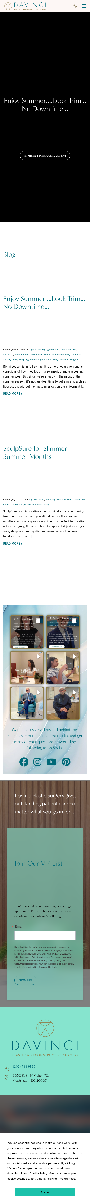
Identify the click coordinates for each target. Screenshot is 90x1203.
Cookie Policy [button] (38, 1173)
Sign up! (25, 980)
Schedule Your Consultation (45, 155)
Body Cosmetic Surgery (36, 504)
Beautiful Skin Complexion (28, 354)
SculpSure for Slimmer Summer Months (35, 452)
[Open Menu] (84, 6)
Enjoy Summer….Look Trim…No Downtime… (44, 302)
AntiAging (8, 354)
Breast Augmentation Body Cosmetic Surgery (54, 359)
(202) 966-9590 (24, 1066)
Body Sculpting (21, 359)
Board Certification (54, 354)
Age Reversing (37, 349)
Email (18, 926)
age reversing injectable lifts (61, 349)
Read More (11, 393)
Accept (45, 1192)
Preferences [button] (67, 1178)
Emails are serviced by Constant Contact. (35, 967)
